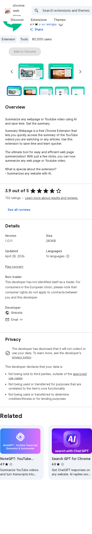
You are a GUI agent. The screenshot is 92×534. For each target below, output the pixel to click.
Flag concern (14, 267)
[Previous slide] (11, 71)
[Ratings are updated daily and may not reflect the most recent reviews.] (60, 24)
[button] (31, 71)
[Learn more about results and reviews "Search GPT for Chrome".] (62, 464)
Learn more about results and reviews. (51, 198)
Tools (24, 39)
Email (14, 320)
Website (16, 313)
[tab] (17, 20)
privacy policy (21, 357)
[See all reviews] (19, 210)
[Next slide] (80, 71)
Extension (8, 39)
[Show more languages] (67, 256)
